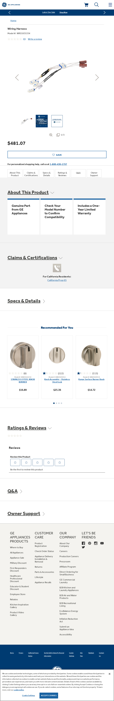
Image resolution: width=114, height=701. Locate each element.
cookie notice (19, 690)
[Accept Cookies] (109, 674)
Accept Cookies (49, 695)
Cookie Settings (28, 695)
